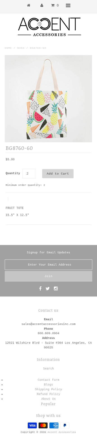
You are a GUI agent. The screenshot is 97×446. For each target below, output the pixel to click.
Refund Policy (48, 394)
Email (48, 319)
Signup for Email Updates (48, 252)
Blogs (48, 384)
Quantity (13, 173)
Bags (21, 48)
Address (48, 338)
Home (8, 48)
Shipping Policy (48, 389)
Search (48, 368)
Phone (48, 329)
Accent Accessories (62, 432)
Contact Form (48, 380)
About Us (48, 399)
